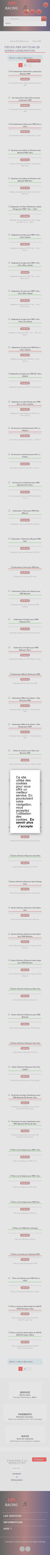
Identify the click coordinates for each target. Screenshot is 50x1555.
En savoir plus (25, 821)
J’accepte (25, 826)
